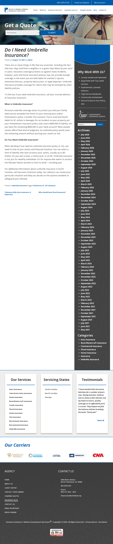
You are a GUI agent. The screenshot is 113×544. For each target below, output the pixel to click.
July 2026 (85, 134)
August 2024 (86, 207)
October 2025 (87, 161)
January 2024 (87, 230)
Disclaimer (103, 532)
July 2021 (85, 323)
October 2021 (87, 313)
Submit (52, 32)
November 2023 (88, 237)
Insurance (85, 356)
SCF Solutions (50, 185)
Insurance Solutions (14, 532)
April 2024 (85, 220)
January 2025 (87, 191)
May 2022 (85, 296)
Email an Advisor (81, 2)
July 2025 (85, 171)
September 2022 (88, 283)
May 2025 (85, 177)
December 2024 (88, 194)
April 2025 (85, 181)
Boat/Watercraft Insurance (93, 343)
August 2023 (86, 247)
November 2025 (88, 157)
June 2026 (85, 138)
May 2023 (85, 257)
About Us (43, 10)
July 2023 (85, 250)
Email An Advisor (12, 518)
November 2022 (88, 277)
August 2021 (86, 320)
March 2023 (86, 263)
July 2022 (85, 290)
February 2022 (87, 303)
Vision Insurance (16, 413)
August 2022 (86, 286)
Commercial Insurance (91, 346)
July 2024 (85, 210)
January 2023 (87, 270)
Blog (95, 10)
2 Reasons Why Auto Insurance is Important (18, 193)
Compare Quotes (86, 10)
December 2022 (88, 273)
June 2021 (85, 326)
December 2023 (88, 234)
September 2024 (88, 204)
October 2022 (87, 280)
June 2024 (85, 214)
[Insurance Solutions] (16, 10)
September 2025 (88, 164)
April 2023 (85, 260)
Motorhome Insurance (18, 421)
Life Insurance (15, 417)
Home (35, 10)
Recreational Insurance (18, 425)
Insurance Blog (11, 510)
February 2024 (87, 227)
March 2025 (86, 184)
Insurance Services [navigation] (54, 10)
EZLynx (47, 532)
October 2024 (87, 200)
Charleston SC (38, 185)
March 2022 (86, 300)
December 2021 (88, 306)
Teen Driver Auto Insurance (20, 393)
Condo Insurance (16, 405)
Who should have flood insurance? (52, 192)
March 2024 (86, 224)
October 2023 (87, 240)
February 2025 (87, 187)
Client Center (11, 498)
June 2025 (85, 174)
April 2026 (85, 144)
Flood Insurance (88, 349)
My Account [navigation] (99, 2)
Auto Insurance (88, 339)
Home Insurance (88, 353)
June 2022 (85, 293)
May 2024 (85, 217)
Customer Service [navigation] (70, 10)
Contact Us (102, 10)
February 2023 (87, 267)
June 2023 (85, 253)
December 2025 (88, 154)
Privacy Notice (91, 532)
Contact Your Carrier (14, 502)
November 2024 (88, 197)
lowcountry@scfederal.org (71, 506)
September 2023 (88, 243)
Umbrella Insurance (19, 185)
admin (29, 60)
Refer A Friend (10, 523)
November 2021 (88, 310)
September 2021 (88, 316)
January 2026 (87, 151)
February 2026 (87, 148)
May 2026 (85, 141)
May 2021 (85, 329)
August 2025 (86, 167)
